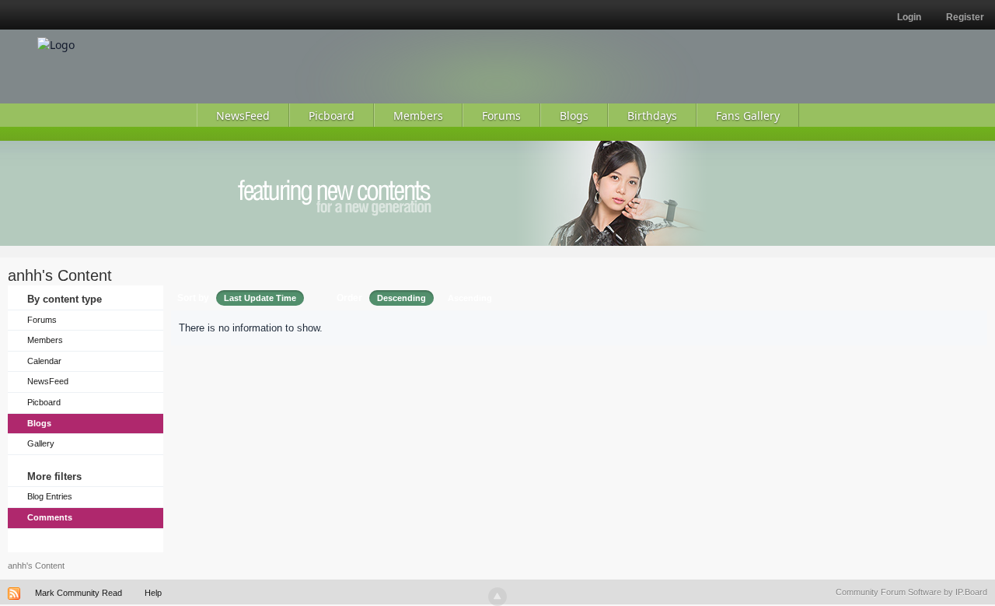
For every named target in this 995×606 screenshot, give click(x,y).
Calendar (44, 361)
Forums (42, 319)
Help (153, 592)
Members (45, 340)
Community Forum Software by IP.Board (911, 592)
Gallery (40, 443)
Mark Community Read (78, 592)
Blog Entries (49, 496)
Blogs (39, 423)
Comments (49, 517)
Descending (401, 298)
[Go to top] (497, 596)
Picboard (44, 402)
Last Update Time (260, 298)
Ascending (470, 298)
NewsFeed (47, 381)
